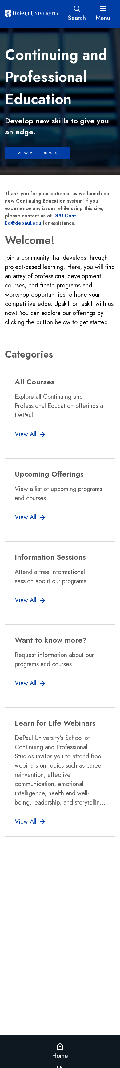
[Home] (32, 14)
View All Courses (38, 153)
